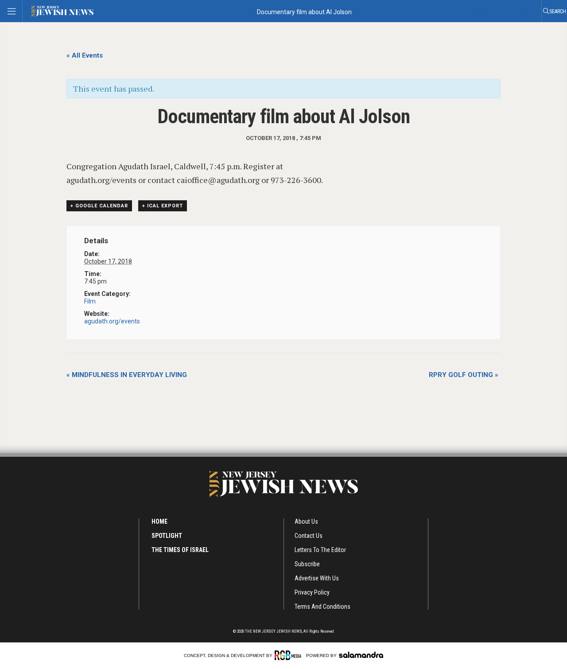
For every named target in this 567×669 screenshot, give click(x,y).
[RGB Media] (289, 655)
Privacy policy (312, 592)
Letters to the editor (320, 549)
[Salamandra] (361, 655)
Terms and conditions (322, 606)
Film (90, 301)
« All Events (84, 55)
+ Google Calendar (99, 206)
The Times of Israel (180, 549)
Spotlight (166, 535)
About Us (306, 521)
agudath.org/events (112, 321)
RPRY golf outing (463, 375)
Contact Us (308, 535)
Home (159, 521)
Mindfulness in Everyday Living (126, 375)
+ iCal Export (162, 206)
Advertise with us (317, 578)
